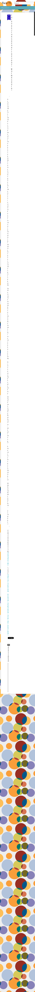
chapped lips (8, 578)
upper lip (8, 624)
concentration (8, 587)
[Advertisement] (19, 44)
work (8, 629)
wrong (8, 633)
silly (8, 595)
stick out (8, 600)
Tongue (8, 605)
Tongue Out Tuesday (8, 614)
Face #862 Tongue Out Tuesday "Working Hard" (11, 53)
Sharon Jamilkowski (8, 559)
